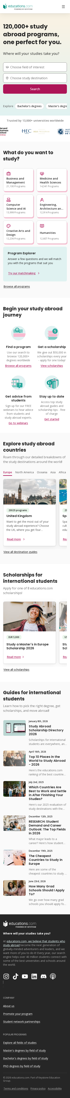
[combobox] (36, 67)
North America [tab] (24, 472)
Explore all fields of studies (20, 1043)
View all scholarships (16, 669)
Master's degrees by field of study (24, 1050)
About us (8, 1006)
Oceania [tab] (42, 472)
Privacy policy (38, 1088)
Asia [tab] (53, 472)
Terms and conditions (16, 1088)
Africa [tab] (62, 472)
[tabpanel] (35, 514)
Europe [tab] (7, 472)
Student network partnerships (21, 1021)
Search (35, 89)
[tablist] (35, 472)
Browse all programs (17, 286)
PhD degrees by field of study (21, 1066)
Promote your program (17, 1014)
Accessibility (55, 1088)
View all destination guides (20, 552)
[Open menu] (63, 6)
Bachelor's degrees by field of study (25, 1058)
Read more (14, 539)
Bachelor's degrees (29, 106)
